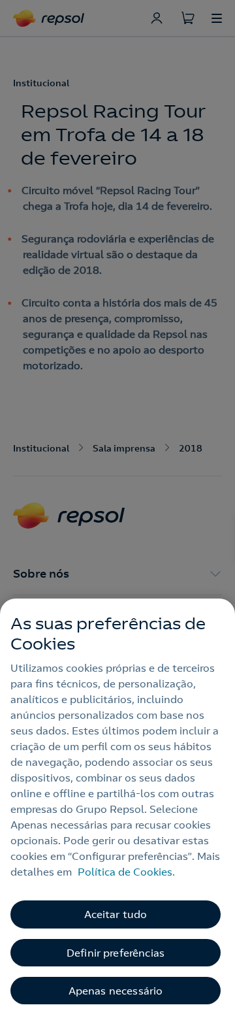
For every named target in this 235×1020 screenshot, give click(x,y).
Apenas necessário (116, 990)
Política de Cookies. (126, 871)
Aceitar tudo (116, 914)
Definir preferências (115, 952)
